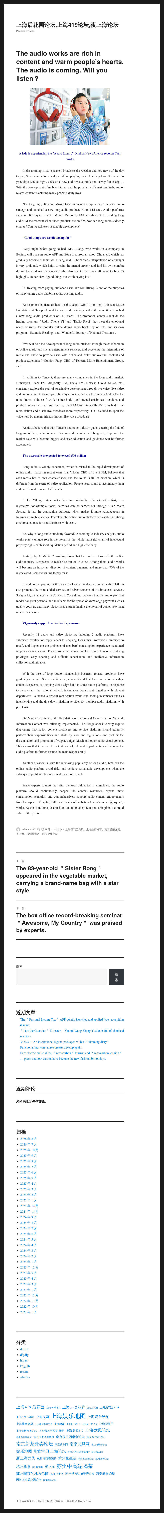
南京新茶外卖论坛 (34, 1443)
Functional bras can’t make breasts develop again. (51, 1047)
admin (25, 829)
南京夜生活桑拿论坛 (70, 1437)
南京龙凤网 (80, 1444)
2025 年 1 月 (28, 1200)
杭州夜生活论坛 (86, 1458)
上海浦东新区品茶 (43, 1424)
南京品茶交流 (112, 829)
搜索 (19, 966)
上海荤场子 (106, 1424)
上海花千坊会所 (90, 1424)
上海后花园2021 (109, 1407)
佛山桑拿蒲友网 (24, 1437)
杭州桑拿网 (33, 834)
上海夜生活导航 (25, 1417)
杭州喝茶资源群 (47, 1458)
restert (24, 1371)
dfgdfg (24, 1355)
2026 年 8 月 (28, 1139)
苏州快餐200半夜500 (79, 1474)
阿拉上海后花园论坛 (28, 1479)
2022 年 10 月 (29, 1306)
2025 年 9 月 (28, 1155)
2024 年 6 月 (28, 1234)
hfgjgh (24, 1360)
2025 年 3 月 (28, 1189)
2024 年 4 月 (28, 1245)
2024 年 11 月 (29, 1211)
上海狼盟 (59, 1424)
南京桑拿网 (61, 1444)
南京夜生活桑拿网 (43, 1437)
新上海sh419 (97, 1452)
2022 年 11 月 (29, 1301)
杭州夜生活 (67, 1458)
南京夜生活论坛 (96, 1437)
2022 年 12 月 (29, 1295)
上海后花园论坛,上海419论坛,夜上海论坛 (67, 24)
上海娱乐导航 (98, 1416)
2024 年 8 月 (28, 1222)
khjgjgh (58, 829)
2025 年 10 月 (29, 1150)
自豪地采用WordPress (79, 1501)
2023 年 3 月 (28, 1284)
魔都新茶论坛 (49, 1479)
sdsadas (25, 1377)
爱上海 (50, 1467)
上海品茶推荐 (94, 829)
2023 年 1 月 (28, 1289)
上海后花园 (92, 1407)
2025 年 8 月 (28, 1161)
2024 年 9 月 (28, 1217)
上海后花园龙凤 (74, 829)
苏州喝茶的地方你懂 (32, 1473)
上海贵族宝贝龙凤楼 (51, 1431)
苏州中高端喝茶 (75, 1465)
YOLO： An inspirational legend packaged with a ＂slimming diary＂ (65, 1042)
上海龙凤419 (74, 1431)
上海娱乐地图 (68, 1416)
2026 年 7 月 (28, 1144)
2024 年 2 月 (28, 1256)
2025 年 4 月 (28, 1183)
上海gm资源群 (73, 1407)
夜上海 (20, 834)
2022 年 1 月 (28, 1312)
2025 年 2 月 (28, 1194)
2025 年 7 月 (28, 1166)
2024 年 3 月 (28, 1250)
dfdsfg (24, 1349)
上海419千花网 (54, 1407)
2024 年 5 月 (28, 1239)
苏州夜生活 (56, 1474)
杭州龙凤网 (37, 1467)
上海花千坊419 (73, 1424)
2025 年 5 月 (28, 1178)
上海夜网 (42, 1417)
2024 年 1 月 (28, 1262)
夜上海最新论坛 (99, 1444)
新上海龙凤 (25, 1458)
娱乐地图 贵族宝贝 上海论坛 (41, 1451)
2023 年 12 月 (29, 1267)
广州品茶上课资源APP (79, 1452)
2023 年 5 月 (28, 1273)
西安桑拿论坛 (105, 1474)
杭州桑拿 (23, 1466)
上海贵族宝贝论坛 (26, 1431)
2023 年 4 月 (28, 1278)
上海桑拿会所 (24, 1424)
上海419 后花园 (30, 1407)
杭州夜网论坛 (102, 1458)
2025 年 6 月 (28, 1172)
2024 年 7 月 (28, 1228)
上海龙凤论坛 (97, 1430)
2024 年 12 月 (29, 1206)
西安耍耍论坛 (50, 834)
